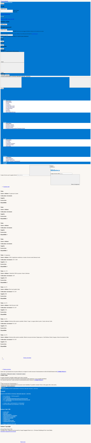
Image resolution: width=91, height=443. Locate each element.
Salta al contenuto (4, 1)
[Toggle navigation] (11, 82)
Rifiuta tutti (11, 374)
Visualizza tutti (6, 186)
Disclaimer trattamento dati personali (8, 431)
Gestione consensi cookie (8, 420)
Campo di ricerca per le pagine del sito (9, 175)
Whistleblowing (6, 419)
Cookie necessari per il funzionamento (9, 383)
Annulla (2, 75)
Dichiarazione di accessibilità (9, 416)
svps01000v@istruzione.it (17, 398)
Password (15, 11)
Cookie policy (6, 411)
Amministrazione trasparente (9, 421)
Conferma (7, 75)
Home (52, 165)
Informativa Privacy (7, 414)
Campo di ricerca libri (55, 173)
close (2, 88)
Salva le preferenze (11, 386)
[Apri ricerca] (79, 82)
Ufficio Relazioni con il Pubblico (10, 415)
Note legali (5, 413)
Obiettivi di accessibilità (8, 418)
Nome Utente (16, 10)
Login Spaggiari (35, 33)
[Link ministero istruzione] (6, 2)
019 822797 (7, 397)
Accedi (2, 3)
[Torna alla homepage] (45, 76)
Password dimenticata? (5, 14)
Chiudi (2, 41)
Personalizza (3, 374)
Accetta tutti (21, 374)
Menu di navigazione (75, 184)
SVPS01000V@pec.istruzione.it (18, 399)
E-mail (14, 31)
